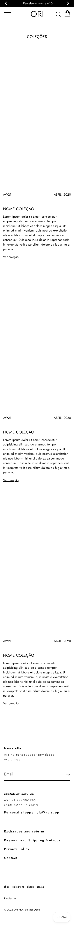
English (8, 898)
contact (40, 887)
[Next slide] (68, 3)
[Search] (58, 14)
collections (18, 887)
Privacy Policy (17, 849)
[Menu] (6, 14)
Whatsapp (50, 812)
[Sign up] (68, 774)
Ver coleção (10, 257)
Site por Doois (32, 910)
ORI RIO (18, 910)
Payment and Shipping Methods (32, 840)
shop (6, 887)
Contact (10, 858)
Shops (30, 887)
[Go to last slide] (6, 3)
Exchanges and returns (24, 831)
